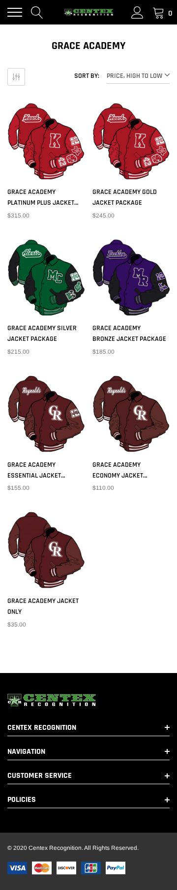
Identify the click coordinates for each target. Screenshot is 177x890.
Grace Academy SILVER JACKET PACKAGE (42, 333)
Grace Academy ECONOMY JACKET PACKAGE (117, 470)
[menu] (14, 12)
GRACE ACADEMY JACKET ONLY (43, 606)
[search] (37, 12)
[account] (137, 12)
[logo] (88, 12)
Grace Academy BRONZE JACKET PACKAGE (129, 333)
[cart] (158, 12)
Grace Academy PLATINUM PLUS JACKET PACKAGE (40, 198)
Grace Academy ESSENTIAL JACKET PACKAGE (34, 470)
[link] (46, 141)
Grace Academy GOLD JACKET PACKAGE (124, 197)
